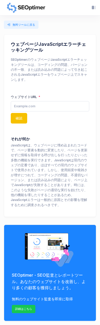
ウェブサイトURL (24, 97)
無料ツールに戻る (24, 25)
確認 (19, 118)
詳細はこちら (23, 309)
